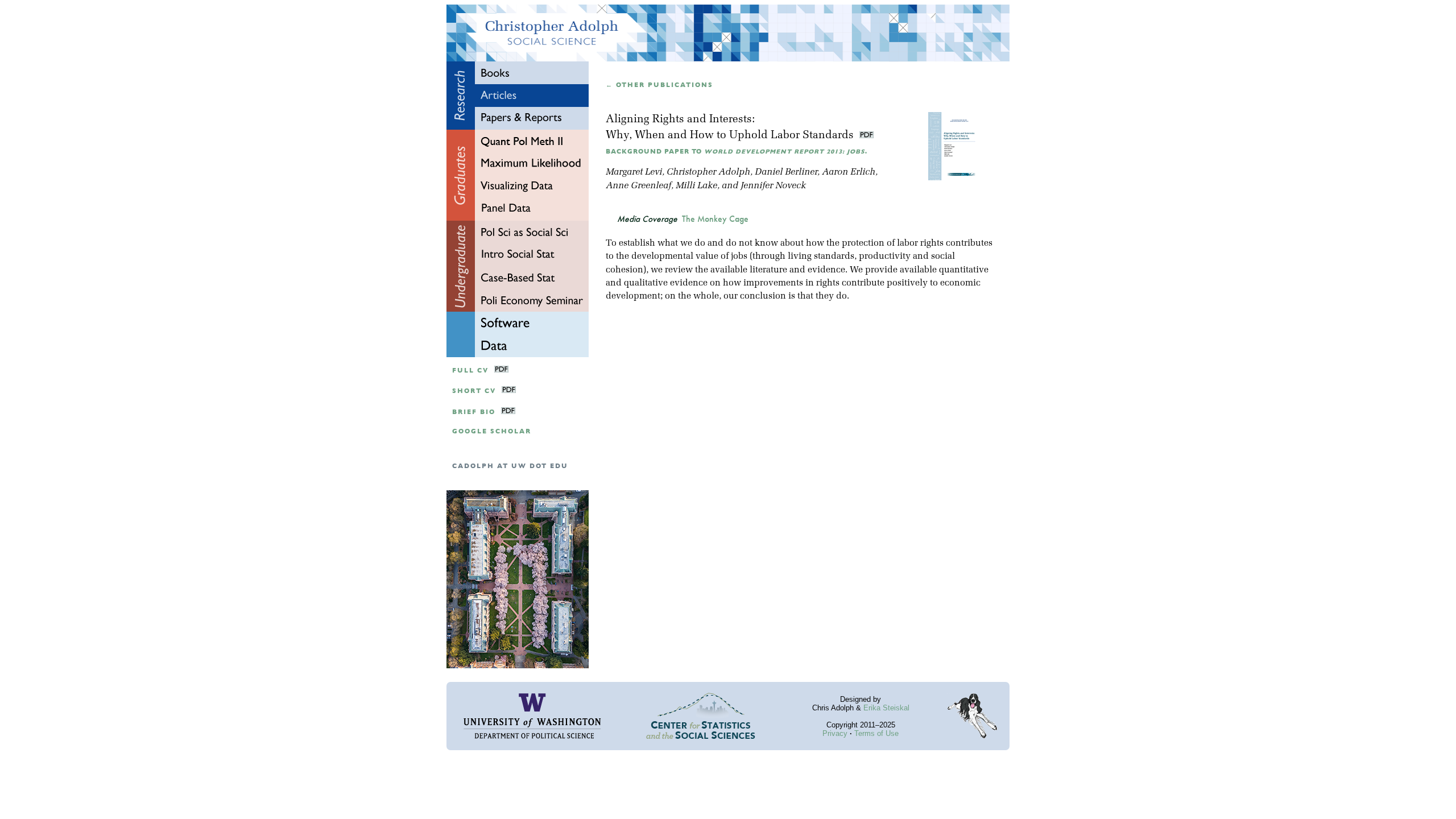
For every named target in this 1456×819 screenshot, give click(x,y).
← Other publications (659, 85)
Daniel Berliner (786, 172)
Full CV (470, 370)
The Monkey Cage (715, 219)
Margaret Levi (634, 172)
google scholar (491, 431)
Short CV (474, 391)
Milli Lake (696, 186)
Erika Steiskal (886, 708)
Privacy (834, 733)
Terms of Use (876, 733)
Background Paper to (736, 151)
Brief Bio (473, 412)
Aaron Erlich (848, 172)
